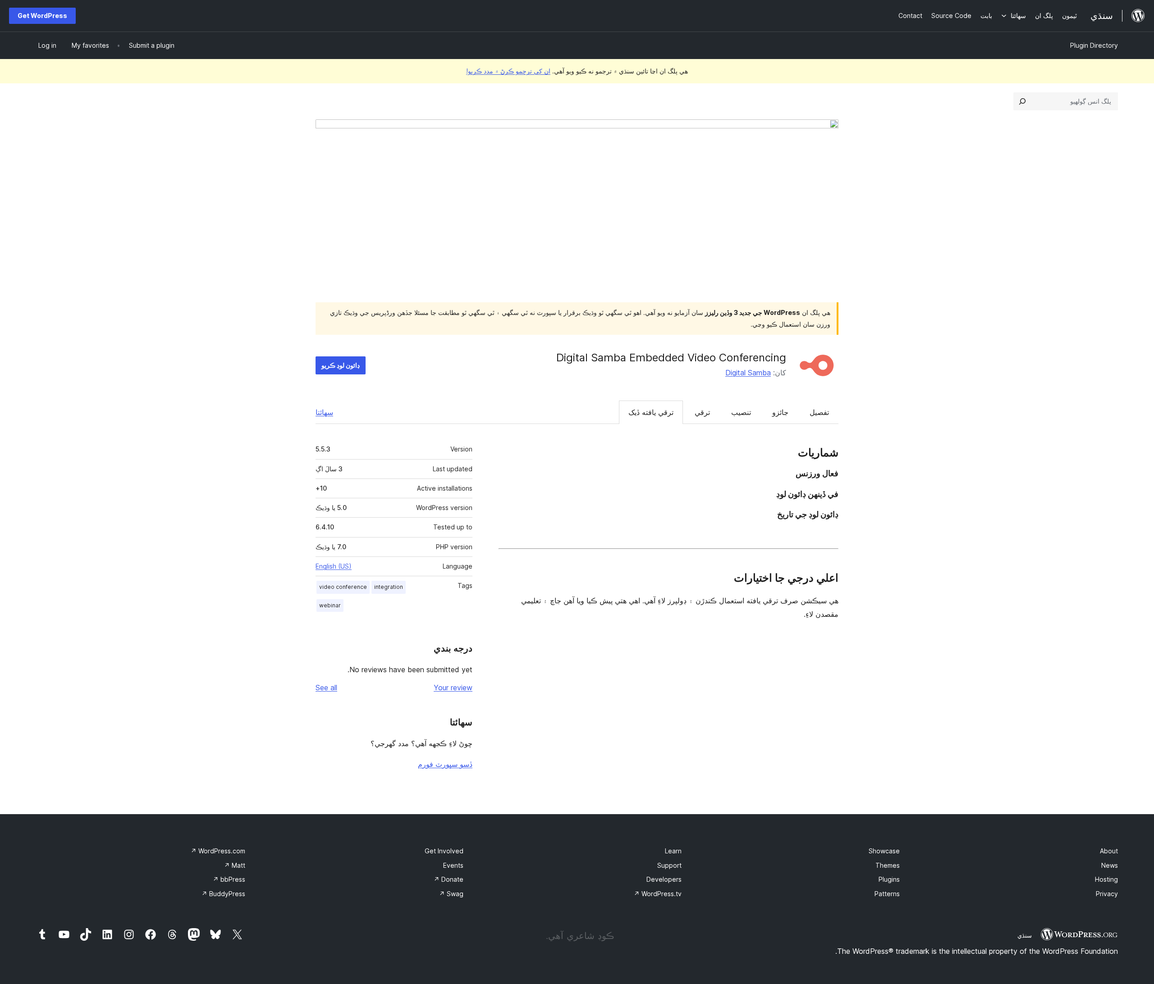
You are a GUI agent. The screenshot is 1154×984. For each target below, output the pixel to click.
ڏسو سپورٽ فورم (445, 764)
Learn (673, 851)
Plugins (889, 879)
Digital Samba (748, 372)
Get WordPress (42, 15)
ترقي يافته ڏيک (650, 412)
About (1109, 851)
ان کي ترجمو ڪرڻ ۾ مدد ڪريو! (508, 71)
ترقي (702, 412)
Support (669, 865)
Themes (887, 865)
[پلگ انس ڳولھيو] (1022, 101)
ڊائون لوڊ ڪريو (340, 365)
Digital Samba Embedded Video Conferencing (671, 357)
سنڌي (1024, 935)
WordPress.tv (658, 893)
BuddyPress (223, 893)
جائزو (780, 412)
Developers (664, 879)
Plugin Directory (1094, 45)
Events (453, 865)
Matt (234, 865)
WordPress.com (218, 851)
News (1109, 865)
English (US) (334, 566)
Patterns (887, 893)
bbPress (229, 879)
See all (326, 687)
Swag (451, 893)
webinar (330, 605)
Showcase (884, 851)
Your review (453, 687)
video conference (343, 586)
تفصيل (819, 412)
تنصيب (741, 412)
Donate (448, 879)
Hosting (1106, 879)
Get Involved (444, 851)
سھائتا (324, 412)
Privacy (1107, 893)
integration (388, 586)
